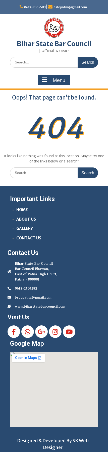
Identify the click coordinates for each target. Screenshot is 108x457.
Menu (59, 80)
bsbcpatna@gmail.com (70, 7)
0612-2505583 (35, 7)
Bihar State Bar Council (54, 44)
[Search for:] (54, 62)
